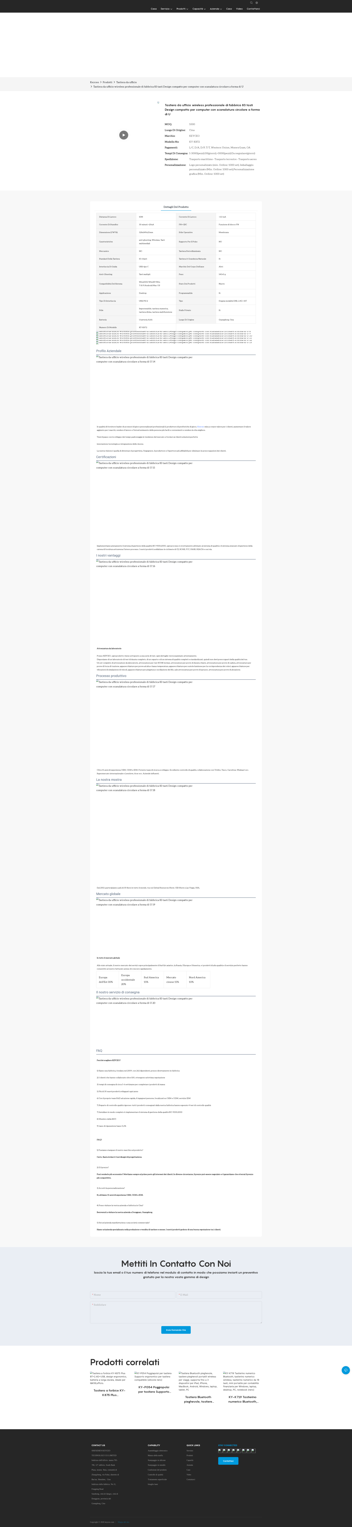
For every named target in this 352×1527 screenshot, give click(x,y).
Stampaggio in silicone (157, 1460)
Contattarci (191, 1479)
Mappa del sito (123, 1522)
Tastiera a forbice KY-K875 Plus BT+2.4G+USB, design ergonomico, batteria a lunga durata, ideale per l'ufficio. (109, 1393)
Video (189, 1475)
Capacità (190, 1460)
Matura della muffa (155, 1455)
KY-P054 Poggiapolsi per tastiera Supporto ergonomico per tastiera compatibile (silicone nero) (154, 1389)
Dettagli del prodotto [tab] (176, 206)
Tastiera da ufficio (126, 82)
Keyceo (94, 82)
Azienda (190, 1465)
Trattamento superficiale (157, 1479)
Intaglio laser (153, 1484)
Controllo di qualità (155, 1475)
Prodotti (107, 82)
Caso (188, 1470)
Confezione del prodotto (157, 1470)
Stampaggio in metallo (156, 1465)
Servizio (190, 1451)
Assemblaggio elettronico (157, 1451)
